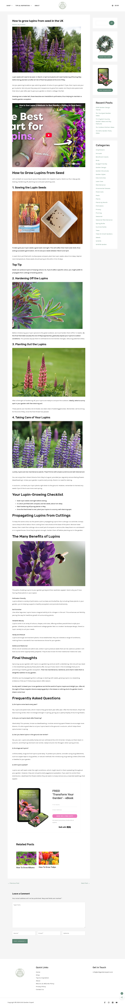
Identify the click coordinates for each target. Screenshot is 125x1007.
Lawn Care (99, 181)
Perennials (99, 192)
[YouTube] (116, 1002)
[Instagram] (109, 1002)
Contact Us (40, 989)
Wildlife (98, 241)
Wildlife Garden (101, 244)
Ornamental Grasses (103, 188)
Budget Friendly (101, 164)
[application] (11, 5)
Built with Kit (65, 827)
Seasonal (99, 216)
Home (38, 972)
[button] (105, 57)
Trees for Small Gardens (104, 234)
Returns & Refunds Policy (45, 983)
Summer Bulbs (101, 227)
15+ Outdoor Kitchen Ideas (105, 127)
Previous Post (13, 883)
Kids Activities (101, 178)
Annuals (99, 153)
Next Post (85, 883)
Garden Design (101, 167)
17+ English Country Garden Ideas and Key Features (103, 121)
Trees (97, 230)
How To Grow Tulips (47, 867)
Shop (38, 975)
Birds (97, 160)
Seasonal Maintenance (104, 220)
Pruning (99, 213)
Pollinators (99, 206)
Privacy (98, 209)
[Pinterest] (112, 1002)
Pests (98, 195)
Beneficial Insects (102, 157)
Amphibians (100, 150)
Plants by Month (102, 202)
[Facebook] (105, 1002)
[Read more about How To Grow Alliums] (26, 858)
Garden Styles (101, 174)
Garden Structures (102, 171)
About (38, 981)
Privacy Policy (41, 986)
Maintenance (101, 185)
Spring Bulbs (100, 223)
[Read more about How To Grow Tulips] (49, 858)
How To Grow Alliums (25, 867)
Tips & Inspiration (42, 978)
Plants (14, 24)
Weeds (98, 237)
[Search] (111, 23)
